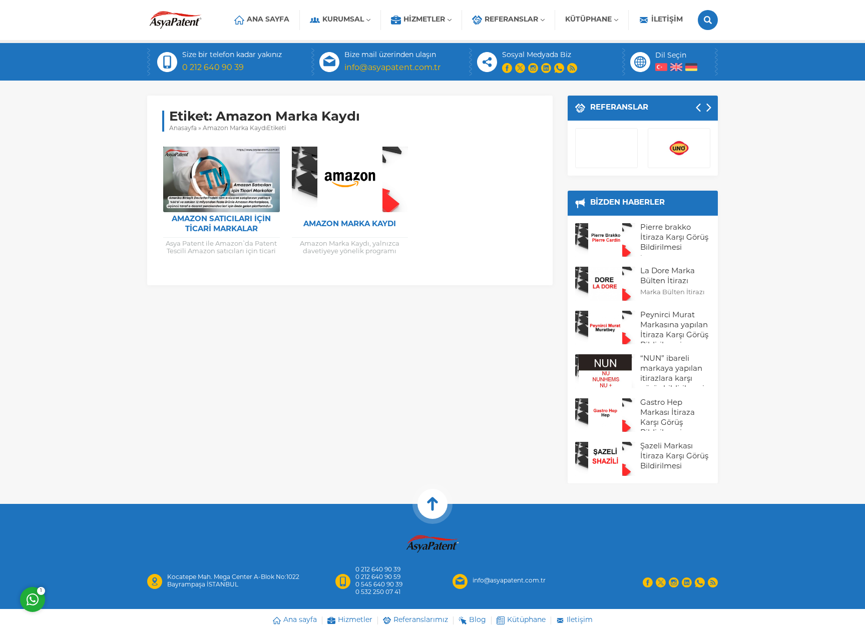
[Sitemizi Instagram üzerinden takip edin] (533, 68)
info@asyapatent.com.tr (392, 68)
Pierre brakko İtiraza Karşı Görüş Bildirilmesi (674, 238)
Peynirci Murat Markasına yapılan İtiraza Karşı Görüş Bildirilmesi (674, 330)
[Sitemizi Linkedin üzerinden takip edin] (546, 68)
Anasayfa (183, 129)
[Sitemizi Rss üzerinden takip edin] (572, 68)
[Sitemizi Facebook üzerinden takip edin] (507, 68)
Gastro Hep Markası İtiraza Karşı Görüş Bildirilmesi (667, 418)
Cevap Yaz (95, 559)
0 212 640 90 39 (213, 68)
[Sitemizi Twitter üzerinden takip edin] (520, 68)
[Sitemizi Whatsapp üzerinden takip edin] (559, 68)
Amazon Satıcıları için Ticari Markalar (221, 224)
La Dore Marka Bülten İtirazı (667, 276)
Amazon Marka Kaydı (349, 224)
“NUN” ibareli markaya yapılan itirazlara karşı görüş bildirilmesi (672, 374)
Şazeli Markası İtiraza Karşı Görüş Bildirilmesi (674, 456)
